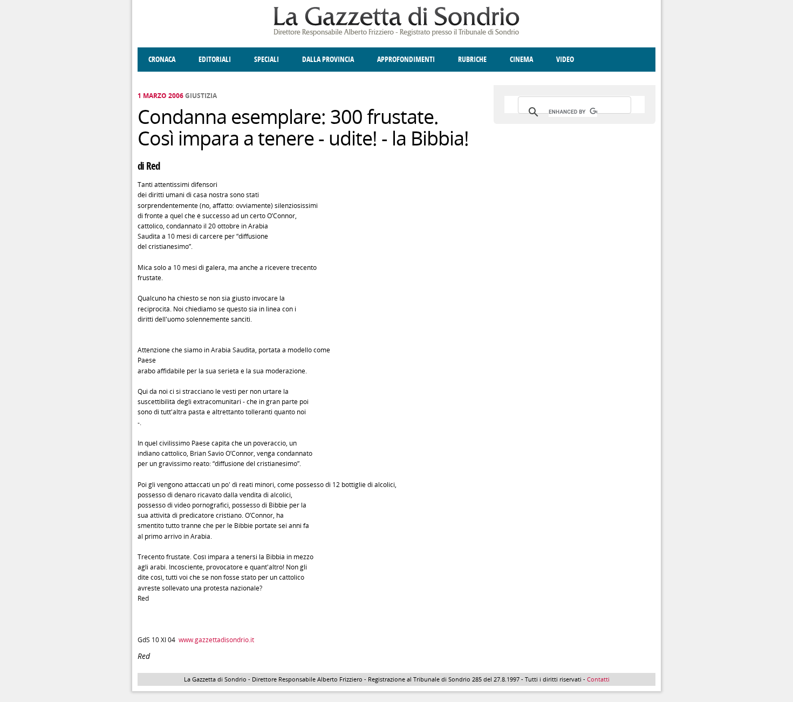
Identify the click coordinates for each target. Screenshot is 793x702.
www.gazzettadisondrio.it (216, 639)
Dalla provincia (328, 59)
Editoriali (215, 59)
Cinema (521, 59)
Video (565, 59)
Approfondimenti (406, 59)
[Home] (396, 34)
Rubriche (472, 59)
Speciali (266, 59)
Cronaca (161, 59)
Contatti (598, 679)
